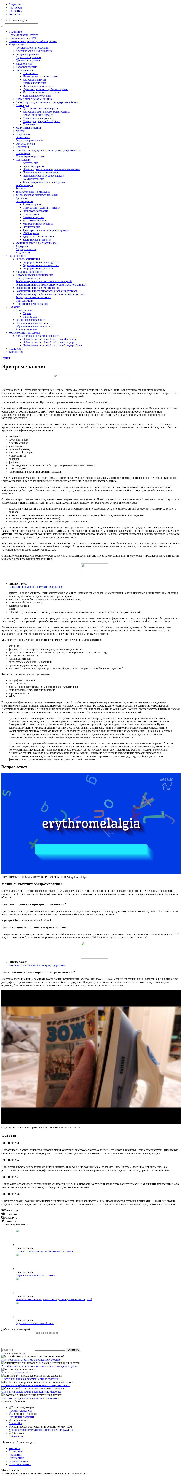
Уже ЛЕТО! (16, 351)
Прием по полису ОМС (23, 37)
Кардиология (24, 63)
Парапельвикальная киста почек (35, 1275)
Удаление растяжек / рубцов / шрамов (45, 89)
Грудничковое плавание (30, 319)
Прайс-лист (16, 348)
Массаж (20, 130)
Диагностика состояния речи (40, 108)
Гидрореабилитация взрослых (41, 265)
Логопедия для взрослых (38, 118)
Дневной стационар (28, 60)
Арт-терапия (30, 162)
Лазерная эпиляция (34, 82)
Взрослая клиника (20, 1464)
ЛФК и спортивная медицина (34, 98)
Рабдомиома (16, 1436)
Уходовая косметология (37, 95)
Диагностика (16, 1457)
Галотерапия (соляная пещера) (41, 207)
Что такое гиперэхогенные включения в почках (44, 1251)
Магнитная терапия (35, 220)
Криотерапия (31, 214)
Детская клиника (19, 1461)
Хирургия (22, 246)
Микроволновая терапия (38, 223)
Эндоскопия (23, 252)
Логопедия (22, 105)
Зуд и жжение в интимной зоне (35, 1323)
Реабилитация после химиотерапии (37, 287)
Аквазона (14, 306)
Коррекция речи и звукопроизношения (46, 111)
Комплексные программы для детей (37, 335)
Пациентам (15, 10)
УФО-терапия (31, 233)
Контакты (14, 13)
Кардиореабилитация (29, 271)
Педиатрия (22, 146)
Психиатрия (23, 153)
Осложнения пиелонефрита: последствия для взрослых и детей (54, 1299)
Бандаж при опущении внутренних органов (35, 586)
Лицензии (15, 4)
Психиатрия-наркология (30, 156)
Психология (23, 159)
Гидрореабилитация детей (38, 268)
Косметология (24, 70)
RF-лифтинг (30, 73)
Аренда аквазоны (26, 329)
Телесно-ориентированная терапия (44, 182)
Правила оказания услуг (23, 34)
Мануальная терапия (28, 127)
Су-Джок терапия (33, 178)
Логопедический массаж (38, 114)
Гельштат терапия (33, 166)
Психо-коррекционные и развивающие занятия (51, 169)
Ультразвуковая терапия (37, 239)
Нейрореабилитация (28, 278)
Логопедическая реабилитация (34, 274)
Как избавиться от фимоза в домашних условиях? (31, 1359)
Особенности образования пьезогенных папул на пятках (35, 1385)
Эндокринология (26, 249)
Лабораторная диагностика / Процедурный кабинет (47, 102)
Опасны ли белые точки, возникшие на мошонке (31, 1391)
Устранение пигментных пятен (41, 92)
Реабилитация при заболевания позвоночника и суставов (50, 294)
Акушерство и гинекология (32, 47)
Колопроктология (26, 66)
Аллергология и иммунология (34, 50)
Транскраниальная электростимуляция (46, 230)
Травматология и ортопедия (33, 191)
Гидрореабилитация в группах (41, 262)
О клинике (15, 31)
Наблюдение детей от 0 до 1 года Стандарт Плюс (52, 345)
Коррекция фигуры (34, 79)
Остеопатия (23, 137)
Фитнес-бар (30, 316)
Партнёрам (15, 7)
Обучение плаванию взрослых (34, 326)
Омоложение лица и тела (38, 86)
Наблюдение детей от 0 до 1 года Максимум (49, 338)
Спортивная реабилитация (32, 303)
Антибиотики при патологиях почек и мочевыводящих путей (39, 1366)
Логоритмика (31, 124)
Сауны (27, 313)
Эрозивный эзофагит (21, 1416)
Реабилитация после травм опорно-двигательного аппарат (51, 284)
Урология (21, 198)
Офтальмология (25, 143)
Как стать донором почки (16, 1372)
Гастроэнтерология (27, 54)
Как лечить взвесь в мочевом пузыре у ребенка (37, 965)
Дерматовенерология (28, 57)
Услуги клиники (18, 44)
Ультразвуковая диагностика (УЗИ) (37, 194)
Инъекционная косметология (40, 76)
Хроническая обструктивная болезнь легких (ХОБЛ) (41, 1429)
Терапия (21, 188)
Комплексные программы (24, 332)
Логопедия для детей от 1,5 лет (41, 121)
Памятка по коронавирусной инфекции (33, 41)
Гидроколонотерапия (35, 210)
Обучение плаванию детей (32, 322)
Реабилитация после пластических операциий (44, 281)
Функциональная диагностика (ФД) (37, 242)
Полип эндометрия (20, 1410)
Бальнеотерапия (32, 204)
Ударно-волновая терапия (38, 236)
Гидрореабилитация (28, 258)
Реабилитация (24, 185)
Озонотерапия (31, 226)
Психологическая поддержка (40, 172)
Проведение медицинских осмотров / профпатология (48, 150)
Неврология (23, 134)
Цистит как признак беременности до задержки (30, 1378)
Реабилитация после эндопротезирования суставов (47, 290)
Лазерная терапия (33, 217)
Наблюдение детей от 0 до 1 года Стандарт (49, 342)
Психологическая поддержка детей (44, 175)
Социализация (24, 300)
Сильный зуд (16, 1423)
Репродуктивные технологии (33, 297)
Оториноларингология (29, 140)
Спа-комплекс (24, 310)
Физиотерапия (24, 201)
